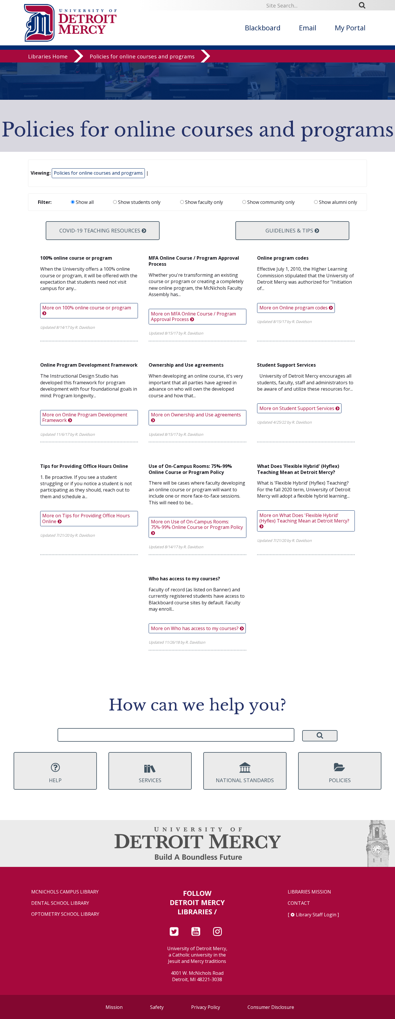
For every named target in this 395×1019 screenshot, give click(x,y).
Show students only (138, 202)
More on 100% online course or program (86, 307)
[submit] (364, 5)
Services (150, 780)
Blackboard (262, 27)
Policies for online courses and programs (142, 56)
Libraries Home (48, 56)
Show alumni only (337, 202)
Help (55, 780)
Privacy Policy (205, 1007)
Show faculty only (203, 202)
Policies (340, 780)
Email (307, 27)
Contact (299, 903)
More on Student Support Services (297, 408)
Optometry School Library (65, 914)
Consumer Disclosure (271, 1007)
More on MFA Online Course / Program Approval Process (193, 316)
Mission (114, 1007)
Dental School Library (60, 903)
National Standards (245, 780)
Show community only (270, 202)
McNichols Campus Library (65, 892)
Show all (84, 202)
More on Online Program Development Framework (84, 417)
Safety (157, 1007)
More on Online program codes (294, 307)
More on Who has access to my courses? (195, 628)
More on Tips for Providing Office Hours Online (86, 518)
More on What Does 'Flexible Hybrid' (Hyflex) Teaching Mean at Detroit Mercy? (304, 518)
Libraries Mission (309, 892)
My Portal (350, 27)
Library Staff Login (316, 914)
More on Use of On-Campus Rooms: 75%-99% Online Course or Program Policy (197, 524)
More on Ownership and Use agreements (196, 414)
